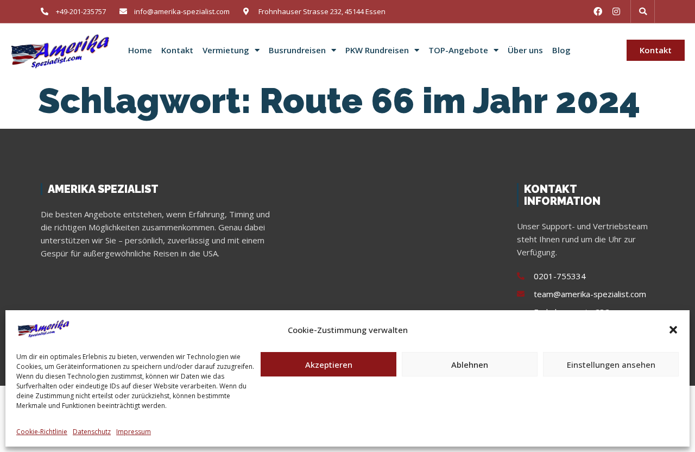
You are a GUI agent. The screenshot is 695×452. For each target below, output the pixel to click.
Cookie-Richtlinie (41, 431)
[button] (673, 329)
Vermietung (226, 50)
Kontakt (177, 50)
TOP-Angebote (458, 50)
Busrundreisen (297, 50)
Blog (561, 50)
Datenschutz (92, 431)
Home (140, 50)
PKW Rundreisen (377, 50)
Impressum (133, 431)
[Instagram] (616, 11)
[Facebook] (597, 11)
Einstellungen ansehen (611, 364)
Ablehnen (469, 364)
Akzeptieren (328, 364)
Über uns (525, 50)
